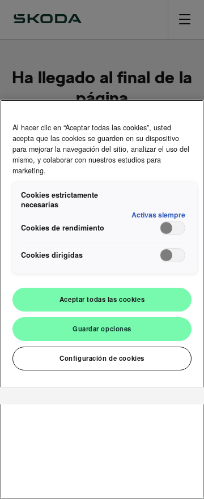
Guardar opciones (102, 328)
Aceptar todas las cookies (102, 299)
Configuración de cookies (102, 357)
